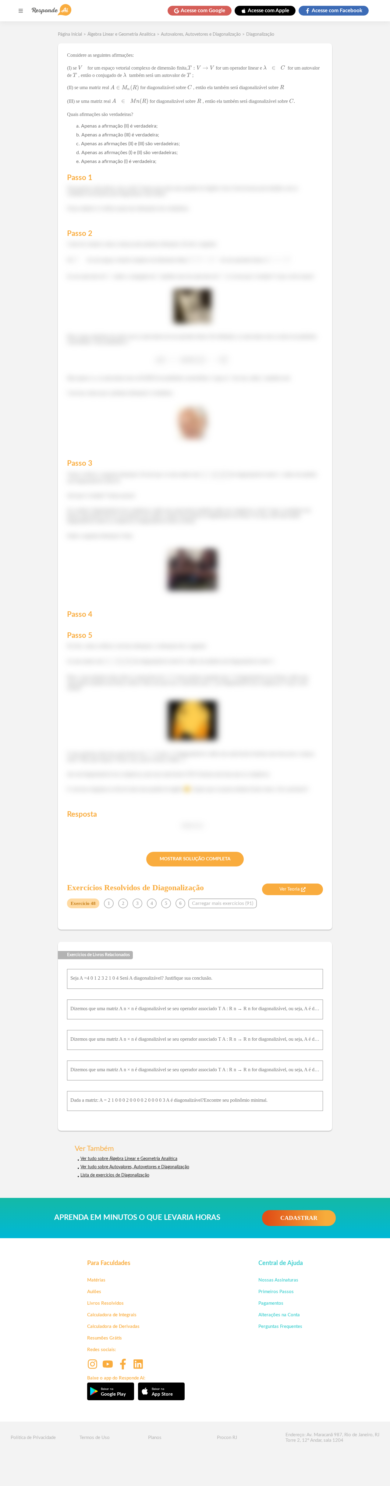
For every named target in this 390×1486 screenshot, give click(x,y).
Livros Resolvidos (105, 1303)
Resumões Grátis (104, 1338)
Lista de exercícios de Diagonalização (114, 1175)
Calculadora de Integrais (111, 1315)
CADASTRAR (298, 1218)
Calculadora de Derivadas (113, 1326)
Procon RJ (227, 1437)
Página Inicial (70, 34)
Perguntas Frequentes (280, 1326)
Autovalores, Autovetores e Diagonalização (201, 34)
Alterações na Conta (279, 1315)
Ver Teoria (289, 889)
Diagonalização (260, 34)
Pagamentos (270, 1303)
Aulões (94, 1291)
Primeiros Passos (276, 1291)
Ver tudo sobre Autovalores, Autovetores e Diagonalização (134, 1167)
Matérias (96, 1280)
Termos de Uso (95, 1437)
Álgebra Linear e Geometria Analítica (121, 34)
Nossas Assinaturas (278, 1280)
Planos (154, 1437)
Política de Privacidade (33, 1437)
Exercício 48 (83, 903)
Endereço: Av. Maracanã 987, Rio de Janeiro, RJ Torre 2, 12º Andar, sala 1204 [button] (332, 1438)
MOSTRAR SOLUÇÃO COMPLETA (195, 859)
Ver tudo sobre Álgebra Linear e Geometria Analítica (128, 1159)
